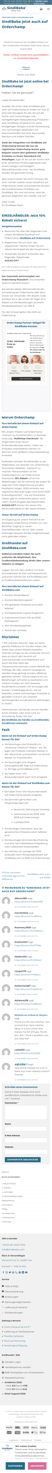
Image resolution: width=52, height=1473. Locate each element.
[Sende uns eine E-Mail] (13, 1272)
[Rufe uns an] (16, 1272)
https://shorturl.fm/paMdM (29, 901)
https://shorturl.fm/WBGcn (29, 931)
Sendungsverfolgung (15, 1345)
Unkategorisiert (9, 17)
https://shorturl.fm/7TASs (28, 945)
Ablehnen (37, 1466)
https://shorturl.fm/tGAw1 (28, 960)
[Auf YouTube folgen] (26, 1272)
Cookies (37, 1440)
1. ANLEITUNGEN (9, 1184)
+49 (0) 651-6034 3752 (13, 1245)
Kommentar (12, 1103)
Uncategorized (8, 1213)
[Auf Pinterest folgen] (20, 1272)
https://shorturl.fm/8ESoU (28, 1004)
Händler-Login (41, 1)
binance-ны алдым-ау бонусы (31, 1015)
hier (34, 1417)
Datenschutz (26, 1440)
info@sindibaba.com (13, 1249)
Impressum (14, 1440)
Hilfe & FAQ (20, 1266)
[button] (41, 9)
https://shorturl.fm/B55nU (28, 916)
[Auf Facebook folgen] (3, 1272)
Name (8, 1124)
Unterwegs (6, 1222)
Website (9, 1147)
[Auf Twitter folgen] (10, 1272)
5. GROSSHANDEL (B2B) (25, 17)
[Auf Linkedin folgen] (23, 1272)
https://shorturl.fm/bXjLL (28, 974)
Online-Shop (39, 3)
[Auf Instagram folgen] (7, 1272)
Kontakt (6, 1266)
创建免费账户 (21, 1064)
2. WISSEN (6, 1188)
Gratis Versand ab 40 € (16, 1327)
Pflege (4, 1209)
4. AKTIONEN (7, 1192)
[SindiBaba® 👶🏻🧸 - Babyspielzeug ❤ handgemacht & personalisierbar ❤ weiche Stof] (14, 9)
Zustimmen (15, 1466)
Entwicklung (7, 1205)
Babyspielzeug (8, 1200)
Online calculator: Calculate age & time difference (13, 875)
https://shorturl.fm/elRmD (28, 989)
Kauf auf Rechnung (14, 1341)
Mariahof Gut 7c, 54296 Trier (17, 1260)
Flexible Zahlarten (14, 1336)
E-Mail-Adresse (12, 1135)
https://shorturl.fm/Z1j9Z (27, 1053)
